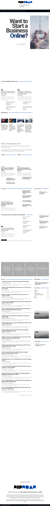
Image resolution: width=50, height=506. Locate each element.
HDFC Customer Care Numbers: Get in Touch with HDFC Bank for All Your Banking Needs (42, 283)
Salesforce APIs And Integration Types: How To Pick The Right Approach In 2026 (10, 102)
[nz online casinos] (7, 404)
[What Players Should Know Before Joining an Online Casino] (8, 160)
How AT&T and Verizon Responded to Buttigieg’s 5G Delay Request (44, 222)
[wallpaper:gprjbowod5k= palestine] (41, 56)
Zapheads (25, 499)
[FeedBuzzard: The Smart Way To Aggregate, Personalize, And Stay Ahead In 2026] (25, 86)
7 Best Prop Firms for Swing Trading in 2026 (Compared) (15, 281)
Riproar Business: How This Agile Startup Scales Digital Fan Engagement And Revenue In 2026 (16, 374)
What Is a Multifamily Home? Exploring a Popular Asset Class (27, 205)
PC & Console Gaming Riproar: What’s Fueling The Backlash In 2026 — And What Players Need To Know (28, 128)
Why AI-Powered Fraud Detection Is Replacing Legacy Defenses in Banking (11, 107)
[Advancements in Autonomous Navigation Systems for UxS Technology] (31, 269)
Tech (2, 226)
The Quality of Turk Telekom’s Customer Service (40, 345)
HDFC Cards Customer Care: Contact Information (43, 193)
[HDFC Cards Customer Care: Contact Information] (36, 192)
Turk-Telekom (37, 343)
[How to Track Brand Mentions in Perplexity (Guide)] (20, 226)
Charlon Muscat (3, 95)
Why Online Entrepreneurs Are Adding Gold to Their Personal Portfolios (27, 178)
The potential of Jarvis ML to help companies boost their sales (44, 216)
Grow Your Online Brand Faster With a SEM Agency (27, 201)
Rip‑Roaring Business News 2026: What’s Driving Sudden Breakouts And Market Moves (15, 330)
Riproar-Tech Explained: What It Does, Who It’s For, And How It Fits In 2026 (8, 93)
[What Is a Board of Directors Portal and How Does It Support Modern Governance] (20, 107)
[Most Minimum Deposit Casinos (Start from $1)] (3, 184)
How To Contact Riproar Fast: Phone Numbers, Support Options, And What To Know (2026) (15, 353)
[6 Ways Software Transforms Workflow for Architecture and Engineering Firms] (7, 269)
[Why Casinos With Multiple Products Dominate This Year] (43, 269)
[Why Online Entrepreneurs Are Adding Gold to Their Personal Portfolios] (19, 178)
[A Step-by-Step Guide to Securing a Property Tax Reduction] (8, 195)
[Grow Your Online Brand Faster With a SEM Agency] (19, 201)
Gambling (2, 166)
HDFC (35, 281)
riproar (9, 147)
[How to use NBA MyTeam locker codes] (36, 227)
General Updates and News (5, 201)
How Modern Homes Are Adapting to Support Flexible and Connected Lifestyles (26, 192)
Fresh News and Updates (6, 318)
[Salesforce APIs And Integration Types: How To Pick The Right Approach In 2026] (3, 102)
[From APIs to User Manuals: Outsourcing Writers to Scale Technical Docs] (8, 221)
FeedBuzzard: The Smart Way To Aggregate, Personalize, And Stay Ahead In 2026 (25, 93)
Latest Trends (4, 304)
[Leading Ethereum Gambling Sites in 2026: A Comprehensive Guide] (3, 179)
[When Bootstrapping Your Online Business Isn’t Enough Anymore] (24, 160)
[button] (48, 11)
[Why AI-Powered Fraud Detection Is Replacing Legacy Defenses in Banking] (3, 107)
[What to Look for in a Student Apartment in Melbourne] (41, 310)
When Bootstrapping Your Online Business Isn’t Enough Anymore (24, 169)
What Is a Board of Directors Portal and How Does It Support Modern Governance (27, 107)
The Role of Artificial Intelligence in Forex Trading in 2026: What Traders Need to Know (27, 231)
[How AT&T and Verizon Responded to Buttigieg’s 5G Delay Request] (36, 221)
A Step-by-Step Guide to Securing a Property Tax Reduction (7, 204)
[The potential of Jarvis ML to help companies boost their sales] (36, 216)
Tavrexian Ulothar (10, 297)
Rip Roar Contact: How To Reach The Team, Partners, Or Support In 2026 (12, 127)
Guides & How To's (5, 354)
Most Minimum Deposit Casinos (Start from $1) (10, 183)
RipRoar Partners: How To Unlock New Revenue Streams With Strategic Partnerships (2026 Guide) (16, 337)
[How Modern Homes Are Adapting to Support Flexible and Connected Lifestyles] (19, 192)
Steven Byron (25, 109)
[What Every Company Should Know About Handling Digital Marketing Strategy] (19, 269)
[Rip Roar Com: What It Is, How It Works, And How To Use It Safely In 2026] (41, 329)
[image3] (25, 56)
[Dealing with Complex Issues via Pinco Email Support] (20, 222)
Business (18, 166)
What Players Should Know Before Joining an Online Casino (7, 169)
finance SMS (28, 500)
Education (37, 313)
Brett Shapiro (37, 317)
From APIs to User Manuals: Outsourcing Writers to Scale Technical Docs (7, 229)
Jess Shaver (9, 304)
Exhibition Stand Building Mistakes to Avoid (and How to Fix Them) (26, 196)
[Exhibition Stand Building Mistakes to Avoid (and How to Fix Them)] (19, 196)
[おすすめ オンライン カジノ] (7, 398)
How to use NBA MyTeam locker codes (43, 227)
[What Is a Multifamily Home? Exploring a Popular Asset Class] (19, 205)
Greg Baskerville (7, 325)
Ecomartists (11, 500)
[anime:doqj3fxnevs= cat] (8, 56)
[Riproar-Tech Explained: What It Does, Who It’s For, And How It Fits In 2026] (8, 86)
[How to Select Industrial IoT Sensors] (20, 217)
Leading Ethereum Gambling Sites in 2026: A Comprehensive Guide (11, 179)
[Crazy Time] (15, 456)
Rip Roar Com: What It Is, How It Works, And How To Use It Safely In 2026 (41, 334)
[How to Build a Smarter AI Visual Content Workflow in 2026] (20, 102)
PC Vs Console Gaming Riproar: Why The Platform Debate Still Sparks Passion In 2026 (20, 128)
